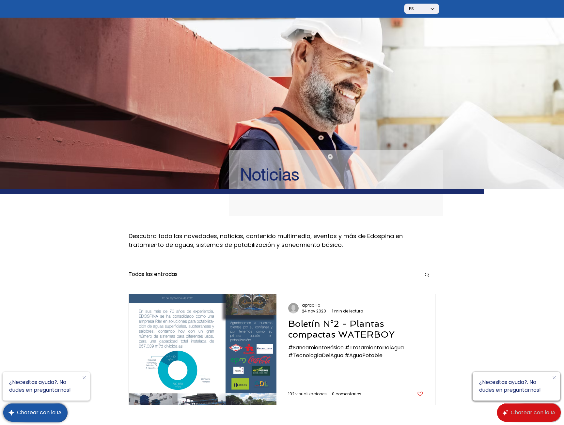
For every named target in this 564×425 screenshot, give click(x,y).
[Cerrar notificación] (84, 378)
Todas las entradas (153, 274)
